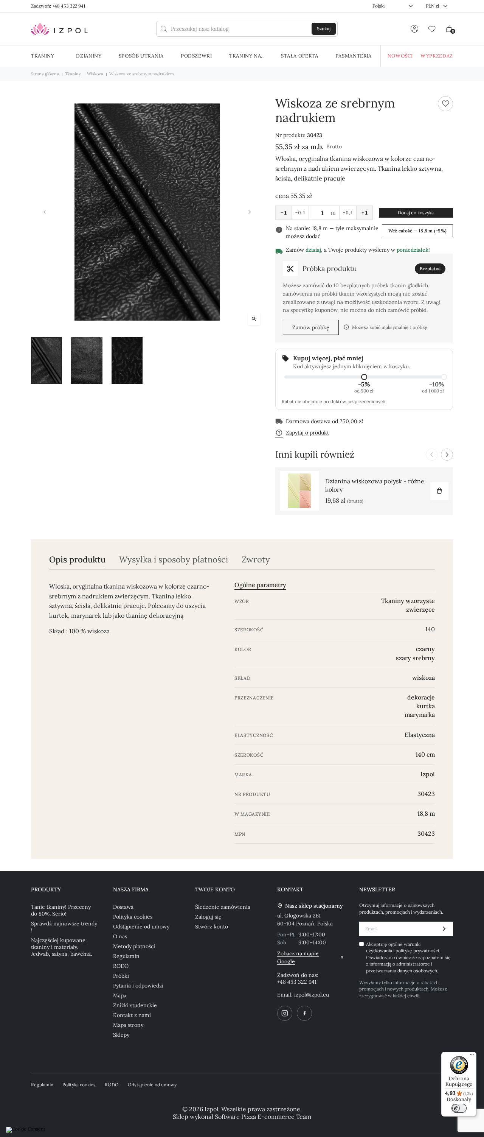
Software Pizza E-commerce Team (263, 1116)
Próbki (121, 975)
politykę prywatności (417, 950)
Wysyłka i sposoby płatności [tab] (173, 559)
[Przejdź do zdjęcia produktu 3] (127, 360)
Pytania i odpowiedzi (138, 985)
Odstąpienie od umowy (141, 926)
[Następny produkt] (447, 455)
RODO (121, 966)
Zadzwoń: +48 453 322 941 (58, 6)
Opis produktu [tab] (77, 559)
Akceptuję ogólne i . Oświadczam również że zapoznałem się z (408, 957)
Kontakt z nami (132, 1015)
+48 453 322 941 (296, 981)
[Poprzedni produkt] (432, 455)
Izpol (427, 774)
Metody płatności (134, 946)
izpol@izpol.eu (311, 994)
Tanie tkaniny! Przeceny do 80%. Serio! (61, 910)
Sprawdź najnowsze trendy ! (64, 927)
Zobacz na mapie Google (298, 957)
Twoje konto (215, 889)
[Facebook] (304, 1013)
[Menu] (471, 1056)
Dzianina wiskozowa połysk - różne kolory (374, 485)
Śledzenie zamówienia (222, 906)
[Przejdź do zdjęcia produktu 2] (86, 360)
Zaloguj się (208, 916)
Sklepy (121, 1034)
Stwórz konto (211, 926)
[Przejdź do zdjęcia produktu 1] (46, 360)
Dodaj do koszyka (416, 212)
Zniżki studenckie (135, 1005)
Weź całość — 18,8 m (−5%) (417, 231)
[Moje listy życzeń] (432, 29)
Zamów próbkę (310, 327)
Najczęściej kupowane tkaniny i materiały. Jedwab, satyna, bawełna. (61, 947)
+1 (364, 212)
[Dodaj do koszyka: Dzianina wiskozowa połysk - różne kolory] (439, 491)
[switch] (459, 1108)
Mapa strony (128, 1025)
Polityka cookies (132, 916)
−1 (283, 212)
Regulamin (126, 956)
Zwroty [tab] (256, 559)
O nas (120, 936)
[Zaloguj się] (414, 29)
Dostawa (123, 906)
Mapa (119, 995)
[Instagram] (284, 1013)
